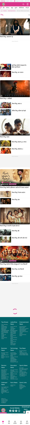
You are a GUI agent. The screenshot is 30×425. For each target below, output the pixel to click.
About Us (3, 398)
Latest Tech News (13, 355)
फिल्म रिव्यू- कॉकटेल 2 (17, 149)
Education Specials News (13, 376)
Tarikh (2, 335)
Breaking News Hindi (23, 351)
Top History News (13, 334)
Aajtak (7, 1)
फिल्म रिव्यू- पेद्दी (15, 231)
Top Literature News (13, 340)
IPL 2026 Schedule (24, 369)
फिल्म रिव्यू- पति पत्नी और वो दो (19, 238)
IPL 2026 (22, 368)
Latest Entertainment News (23, 334)
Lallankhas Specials (12, 329)
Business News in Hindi (4, 353)
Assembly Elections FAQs (4, 378)
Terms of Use (4, 400)
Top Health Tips (4, 387)
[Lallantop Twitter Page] (13, 411)
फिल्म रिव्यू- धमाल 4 (17, 104)
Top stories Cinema (24, 328)
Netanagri (3, 329)
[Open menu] (1, 8)
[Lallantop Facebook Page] (10, 411)
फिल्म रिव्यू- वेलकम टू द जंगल (19, 142)
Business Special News (5, 357)
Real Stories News (13, 336)
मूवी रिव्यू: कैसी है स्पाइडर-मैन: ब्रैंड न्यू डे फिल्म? (19, 66)
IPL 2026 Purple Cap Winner (23, 375)
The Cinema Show (4, 338)
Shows (21, 384)
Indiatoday (12, 1)
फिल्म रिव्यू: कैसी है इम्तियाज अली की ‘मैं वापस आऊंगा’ (15, 188)
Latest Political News (13, 338)
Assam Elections (5, 374)
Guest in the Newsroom (4, 328)
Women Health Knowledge (4, 390)
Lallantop (2, 1)
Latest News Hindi (24, 353)
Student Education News (14, 378)
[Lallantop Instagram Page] (16, 411)
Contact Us (3, 401)
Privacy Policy (4, 399)
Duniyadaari (4, 326)
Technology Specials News (13, 359)
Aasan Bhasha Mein (4, 333)
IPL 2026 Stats (23, 372)
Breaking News (13, 330)
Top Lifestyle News (4, 388)
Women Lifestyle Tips (5, 392)
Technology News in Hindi (13, 353)
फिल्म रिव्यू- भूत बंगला (17, 276)
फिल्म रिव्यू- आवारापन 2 (15, 38)
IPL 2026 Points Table (23, 370)
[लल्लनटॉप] (3, 4)
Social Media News (24, 354)
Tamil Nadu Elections (4, 372)
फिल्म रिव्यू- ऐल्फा (15, 138)
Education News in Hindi (14, 370)
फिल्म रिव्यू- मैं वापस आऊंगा (18, 192)
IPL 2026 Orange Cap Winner (23, 373)
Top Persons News (13, 342)
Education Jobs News (13, 374)
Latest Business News (5, 355)
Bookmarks (22, 385)
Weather (22, 387)
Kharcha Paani (4, 331)
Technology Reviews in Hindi (14, 361)
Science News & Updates (14, 357)
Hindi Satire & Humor (13, 327)
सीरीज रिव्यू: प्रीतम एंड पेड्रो (19, 111)
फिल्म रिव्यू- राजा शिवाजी (18, 269)
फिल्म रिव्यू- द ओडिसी (15, 99)
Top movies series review (24, 332)
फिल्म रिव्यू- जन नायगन (17, 72)
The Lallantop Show (4, 325)
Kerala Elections (5, 377)
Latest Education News (14, 372)
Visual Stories (23, 386)
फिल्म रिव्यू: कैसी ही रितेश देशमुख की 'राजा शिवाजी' (15, 265)
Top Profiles (13, 343)
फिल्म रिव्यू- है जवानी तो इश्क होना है (15, 227)
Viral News (12, 344)
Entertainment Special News (23, 330)
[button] (27, 4)
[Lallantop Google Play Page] (24, 412)
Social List (3, 334)
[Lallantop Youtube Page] (19, 411)
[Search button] (23, 4)
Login (21, 388)
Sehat (2, 336)
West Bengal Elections (4, 370)
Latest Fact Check (12, 385)
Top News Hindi (23, 352)
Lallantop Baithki (5, 330)
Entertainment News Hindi (23, 327)
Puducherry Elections (4, 375)
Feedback (3, 402)
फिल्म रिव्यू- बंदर (16, 200)
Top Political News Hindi (13, 332)
